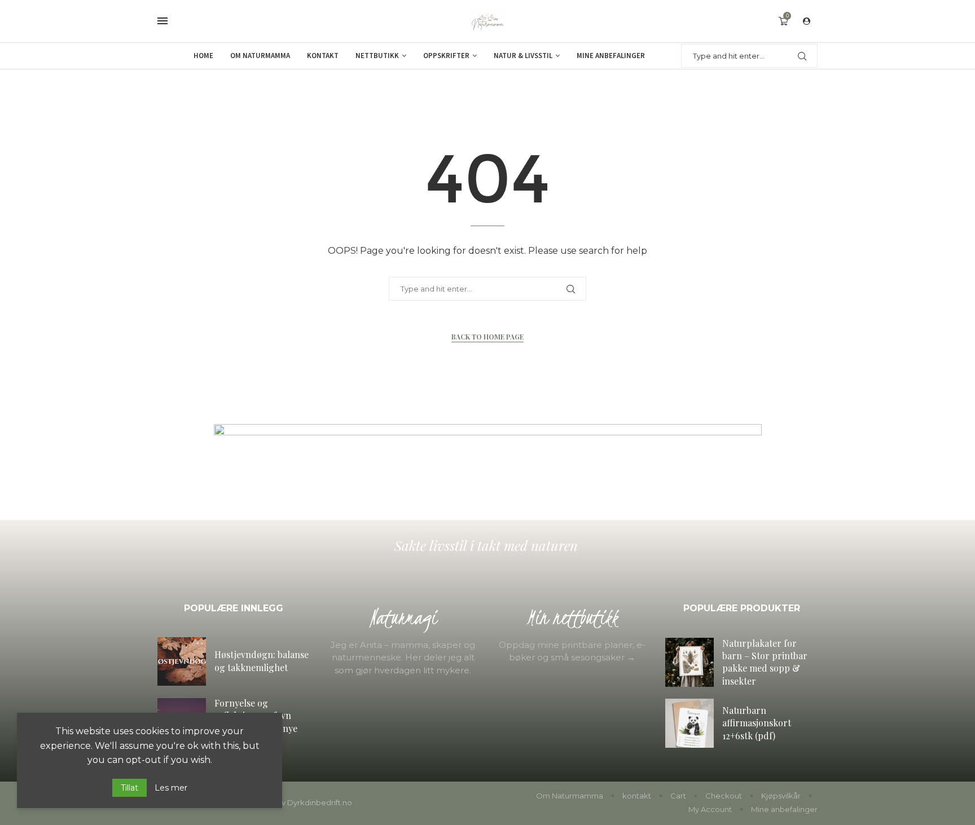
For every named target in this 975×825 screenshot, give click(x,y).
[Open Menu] (162, 21)
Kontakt (323, 55)
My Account (710, 809)
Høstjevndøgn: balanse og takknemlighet (261, 660)
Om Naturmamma (260, 55)
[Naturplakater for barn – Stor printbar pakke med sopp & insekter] (689, 662)
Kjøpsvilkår (781, 795)
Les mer (171, 788)
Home (203, 55)
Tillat (129, 788)
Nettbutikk (377, 55)
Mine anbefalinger (611, 55)
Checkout (723, 795)
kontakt (636, 795)
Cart (678, 795)
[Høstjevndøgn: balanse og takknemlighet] (181, 661)
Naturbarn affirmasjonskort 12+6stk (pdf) (756, 723)
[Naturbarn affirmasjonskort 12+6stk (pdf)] (689, 723)
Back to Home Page (487, 336)
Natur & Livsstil (523, 55)
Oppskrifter (446, 55)
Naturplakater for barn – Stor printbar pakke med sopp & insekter (764, 662)
